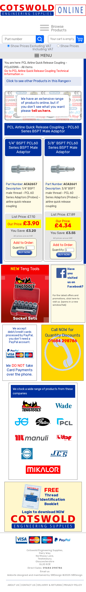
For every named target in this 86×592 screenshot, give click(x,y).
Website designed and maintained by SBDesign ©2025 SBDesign (44, 575)
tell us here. (41, 111)
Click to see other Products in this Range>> (38, 81)
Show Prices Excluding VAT (31, 46)
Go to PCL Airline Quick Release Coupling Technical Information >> (36, 72)
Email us (45, 571)
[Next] (47, 278)
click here (71, 298)
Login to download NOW (43, 512)
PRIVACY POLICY (73, 585)
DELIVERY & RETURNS (49, 585)
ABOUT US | (14, 585)
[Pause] (46, 319)
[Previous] (3, 278)
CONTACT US (28, 585)
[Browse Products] (44, 28)
